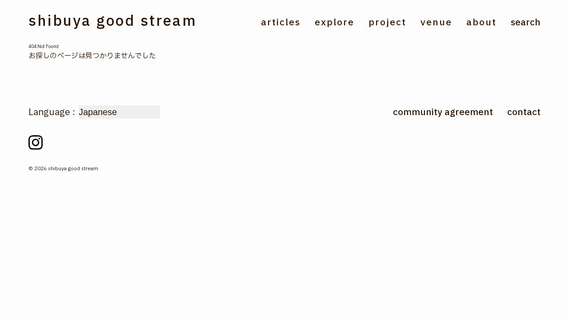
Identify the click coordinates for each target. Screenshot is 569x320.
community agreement (443, 112)
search (526, 22)
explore (334, 23)
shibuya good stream (112, 21)
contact (524, 112)
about (481, 23)
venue (436, 23)
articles (281, 23)
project (387, 23)
